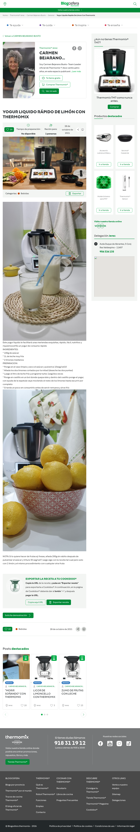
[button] (135, 4)
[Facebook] (100, 743)
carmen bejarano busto (36, 15)
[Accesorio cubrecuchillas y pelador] (103, 136)
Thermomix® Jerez (17, 15)
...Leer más (76, 71)
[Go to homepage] (70, 4)
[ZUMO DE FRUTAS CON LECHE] (72, 670)
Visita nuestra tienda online (69, 10)
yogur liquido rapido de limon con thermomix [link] (76, 15)
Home (5, 15)
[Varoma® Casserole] (125, 136)
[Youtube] (110, 743)
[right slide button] (83, 714)
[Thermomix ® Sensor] (125, 182)
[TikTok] (129, 743)
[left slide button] (5, 714)
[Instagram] (119, 743)
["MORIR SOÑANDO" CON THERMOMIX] (16, 670)
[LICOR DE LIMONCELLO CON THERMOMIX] (44, 670)
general (51, 15)
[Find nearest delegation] (5, 4)
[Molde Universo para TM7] (103, 182)
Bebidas (9, 683)
